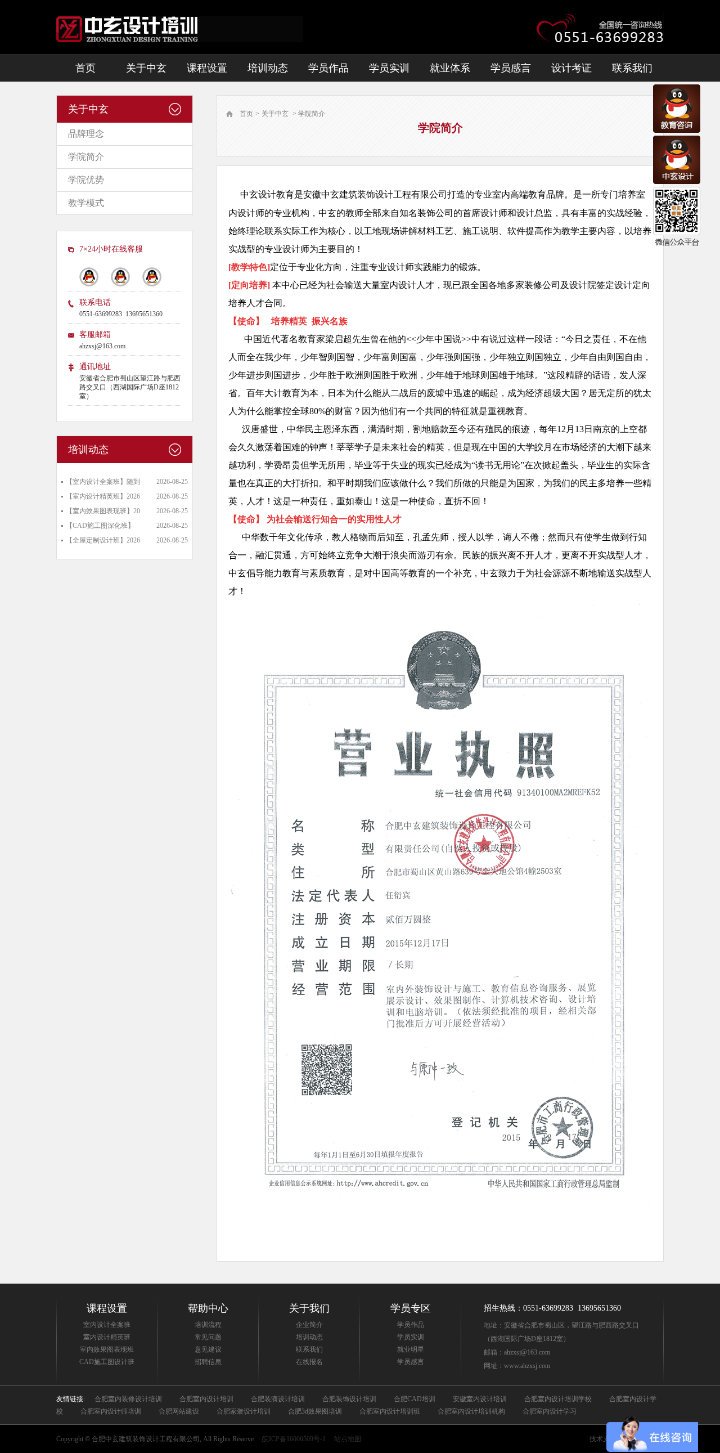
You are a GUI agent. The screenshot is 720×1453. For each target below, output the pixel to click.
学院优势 (86, 180)
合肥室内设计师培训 (110, 1411)
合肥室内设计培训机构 (471, 1411)
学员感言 (510, 68)
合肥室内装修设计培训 (128, 1399)
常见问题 (208, 1337)
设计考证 (571, 68)
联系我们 (632, 68)
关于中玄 (146, 68)
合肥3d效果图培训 (315, 1411)
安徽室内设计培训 (480, 1399)
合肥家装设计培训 (244, 1411)
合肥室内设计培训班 (389, 1411)
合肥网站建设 (179, 1411)
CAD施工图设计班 (106, 1362)
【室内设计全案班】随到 (103, 482)
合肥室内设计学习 (550, 1411)
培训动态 (268, 68)
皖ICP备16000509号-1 (294, 1439)
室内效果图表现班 (107, 1349)
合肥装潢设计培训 (278, 1399)
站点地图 (347, 1439)
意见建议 (208, 1349)
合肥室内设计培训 (206, 1399)
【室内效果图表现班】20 (103, 511)
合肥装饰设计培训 (349, 1399)
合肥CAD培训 (414, 1399)
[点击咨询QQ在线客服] (676, 130)
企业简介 (309, 1325)
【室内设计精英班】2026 (103, 496)
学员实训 (389, 68)
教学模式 (86, 203)
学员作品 (328, 68)
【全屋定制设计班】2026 (103, 540)
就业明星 (410, 1349)
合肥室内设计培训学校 (558, 1399)
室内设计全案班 (106, 1325)
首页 (85, 68)
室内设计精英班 (106, 1337)
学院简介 (86, 157)
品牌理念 (86, 133)
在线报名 (309, 1362)
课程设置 (207, 68)
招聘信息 (208, 1362)
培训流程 (208, 1325)
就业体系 (450, 68)
